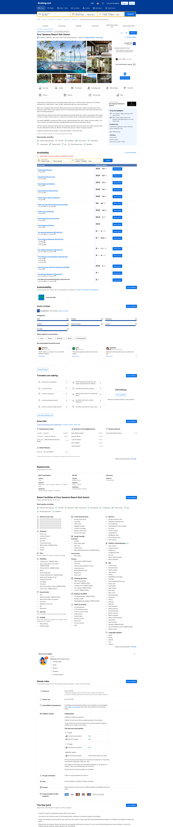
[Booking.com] (44, 3)
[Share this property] (126, 33)
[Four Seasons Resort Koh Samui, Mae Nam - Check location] (38, 37)
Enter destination (46, 13)
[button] (125, 76)
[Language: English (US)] (98, 3)
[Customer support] (103, 3)
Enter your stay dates (74, 695)
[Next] (135, 55)
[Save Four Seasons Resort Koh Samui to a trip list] (121, 33)
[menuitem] (41, 8)
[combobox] (54, 15)
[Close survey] (134, 641)
